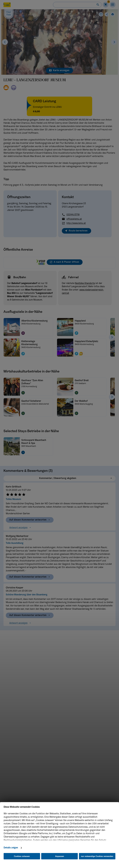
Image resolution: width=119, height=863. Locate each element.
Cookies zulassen (22, 856)
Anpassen (59, 856)
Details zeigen (11, 848)
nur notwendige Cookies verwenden (97, 856)
